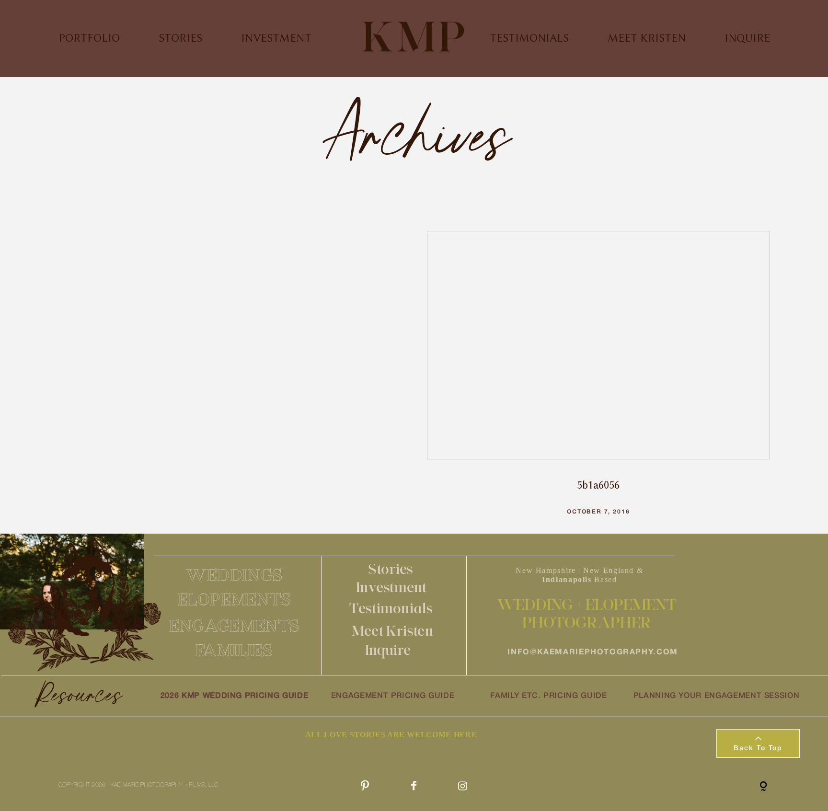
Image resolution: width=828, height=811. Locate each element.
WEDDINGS (234, 575)
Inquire (388, 649)
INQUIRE (747, 38)
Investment (391, 587)
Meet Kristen (392, 630)
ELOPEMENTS (234, 599)
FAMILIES (234, 650)
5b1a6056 (598, 382)
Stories (391, 568)
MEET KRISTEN (647, 38)
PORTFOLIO (89, 38)
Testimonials (391, 608)
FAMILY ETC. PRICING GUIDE (548, 695)
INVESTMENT (276, 38)
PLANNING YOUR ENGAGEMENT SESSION (716, 695)
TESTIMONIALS (529, 38)
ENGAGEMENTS (234, 626)
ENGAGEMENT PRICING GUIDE (393, 695)
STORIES (180, 38)
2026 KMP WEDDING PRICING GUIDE (234, 695)
